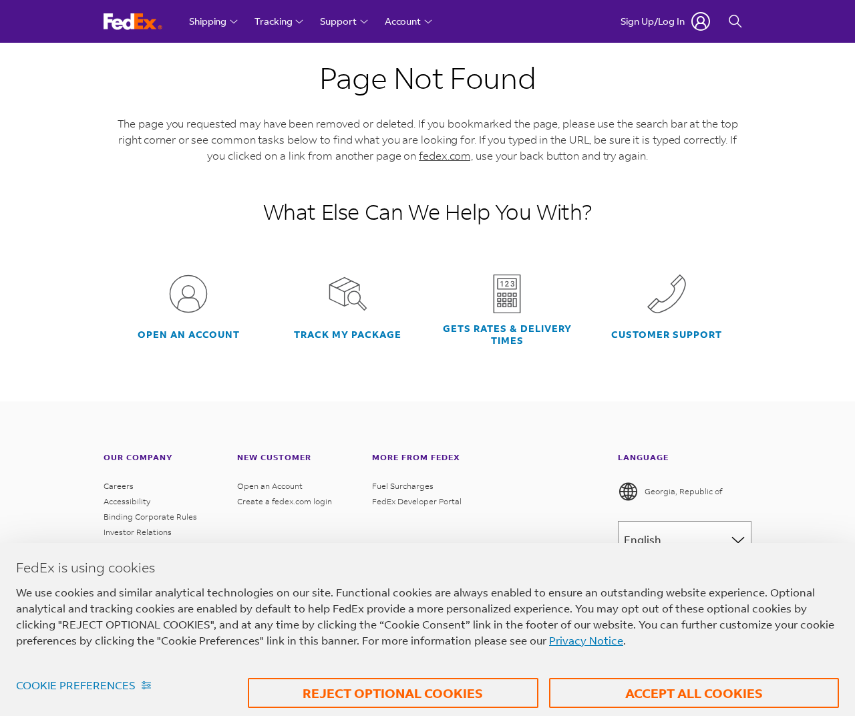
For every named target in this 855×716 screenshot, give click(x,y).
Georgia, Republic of (683, 491)
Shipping (207, 21)
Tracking (273, 21)
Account (403, 21)
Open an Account (270, 486)
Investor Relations (139, 532)
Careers (119, 486)
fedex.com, (446, 155)
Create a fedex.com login (284, 501)
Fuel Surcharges (403, 486)
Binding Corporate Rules (150, 517)
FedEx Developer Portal (417, 501)
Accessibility (127, 501)
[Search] (735, 21)
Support (338, 21)
